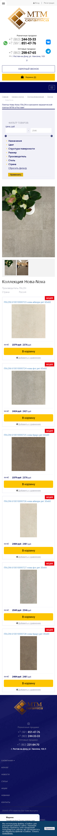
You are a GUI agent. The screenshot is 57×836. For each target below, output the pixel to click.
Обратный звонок (28, 68)
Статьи (4, 781)
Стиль (11, 160)
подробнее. (7, 833)
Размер (12, 152)
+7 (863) (22, 39)
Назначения (15, 140)
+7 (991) (22, 43)
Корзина (30, 77)
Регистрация (49, 3)
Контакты (5, 802)
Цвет (11, 144)
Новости (5, 774)
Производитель (17, 156)
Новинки (5, 795)
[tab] (28, 116)
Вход (37, 3)
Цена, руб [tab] (10, 126)
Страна (12, 164)
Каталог (4, 767)
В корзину (28, 351)
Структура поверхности (21, 148)
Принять (49, 828)
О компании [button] (7, 760)
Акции (4, 788)
